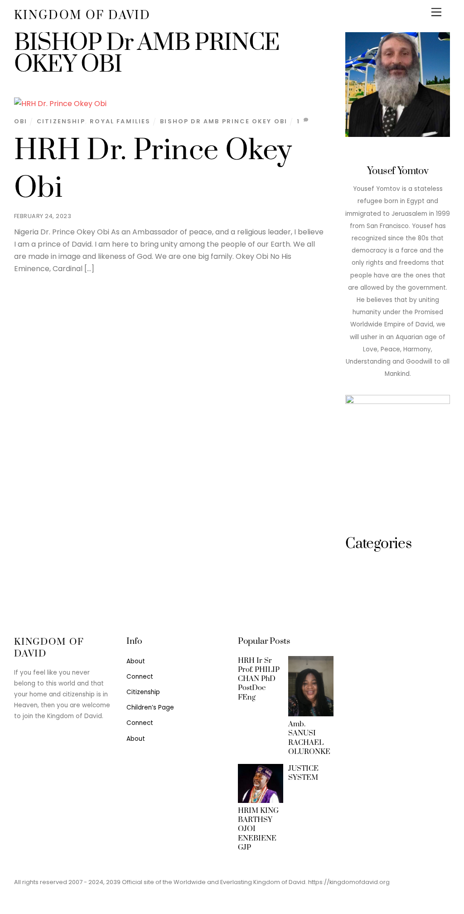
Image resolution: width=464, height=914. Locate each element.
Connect (139, 676)
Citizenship (61, 121)
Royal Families (120, 121)
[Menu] (436, 12)
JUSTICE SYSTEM (303, 773)
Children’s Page (150, 707)
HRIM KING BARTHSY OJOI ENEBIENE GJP (258, 829)
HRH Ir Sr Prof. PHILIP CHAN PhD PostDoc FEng (259, 679)
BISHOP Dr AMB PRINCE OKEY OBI (223, 121)
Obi (21, 121)
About (135, 661)
